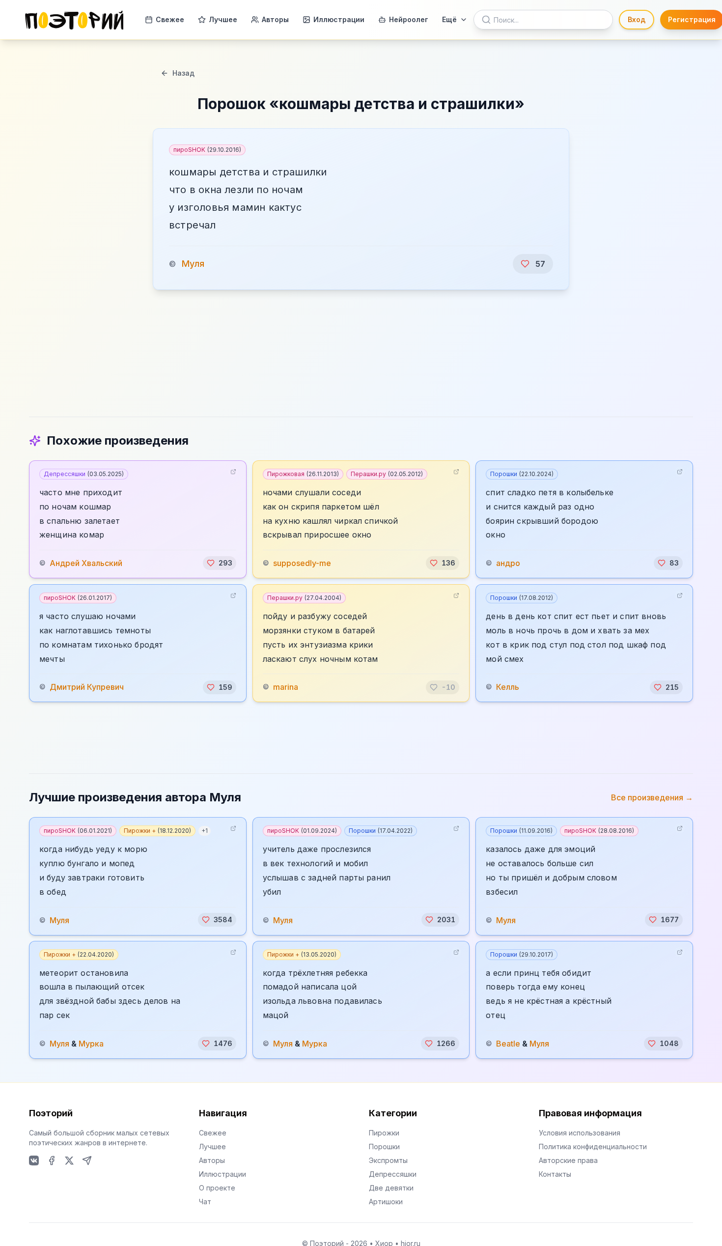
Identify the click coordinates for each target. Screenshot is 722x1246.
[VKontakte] (34, 1160)
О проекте (217, 1188)
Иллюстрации (338, 19)
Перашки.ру (387, 474)
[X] (69, 1160)
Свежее (170, 19)
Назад (183, 73)
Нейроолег (408, 19)
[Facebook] (51, 1160)
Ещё (449, 19)
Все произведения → (652, 797)
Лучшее (223, 19)
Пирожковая (303, 474)
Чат (205, 1201)
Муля (193, 263)
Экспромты (388, 1160)
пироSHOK (207, 149)
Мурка (91, 1043)
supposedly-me (302, 563)
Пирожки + (157, 830)
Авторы (275, 19)
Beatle (508, 1043)
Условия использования (579, 1133)
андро (508, 563)
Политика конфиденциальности (593, 1146)
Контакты (555, 1174)
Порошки (522, 474)
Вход (636, 19)
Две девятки (391, 1188)
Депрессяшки (84, 474)
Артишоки (386, 1201)
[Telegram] (87, 1160)
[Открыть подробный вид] (233, 472)
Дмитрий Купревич (87, 687)
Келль (507, 687)
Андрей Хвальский (86, 563)
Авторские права (568, 1160)
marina (285, 687)
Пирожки (384, 1133)
